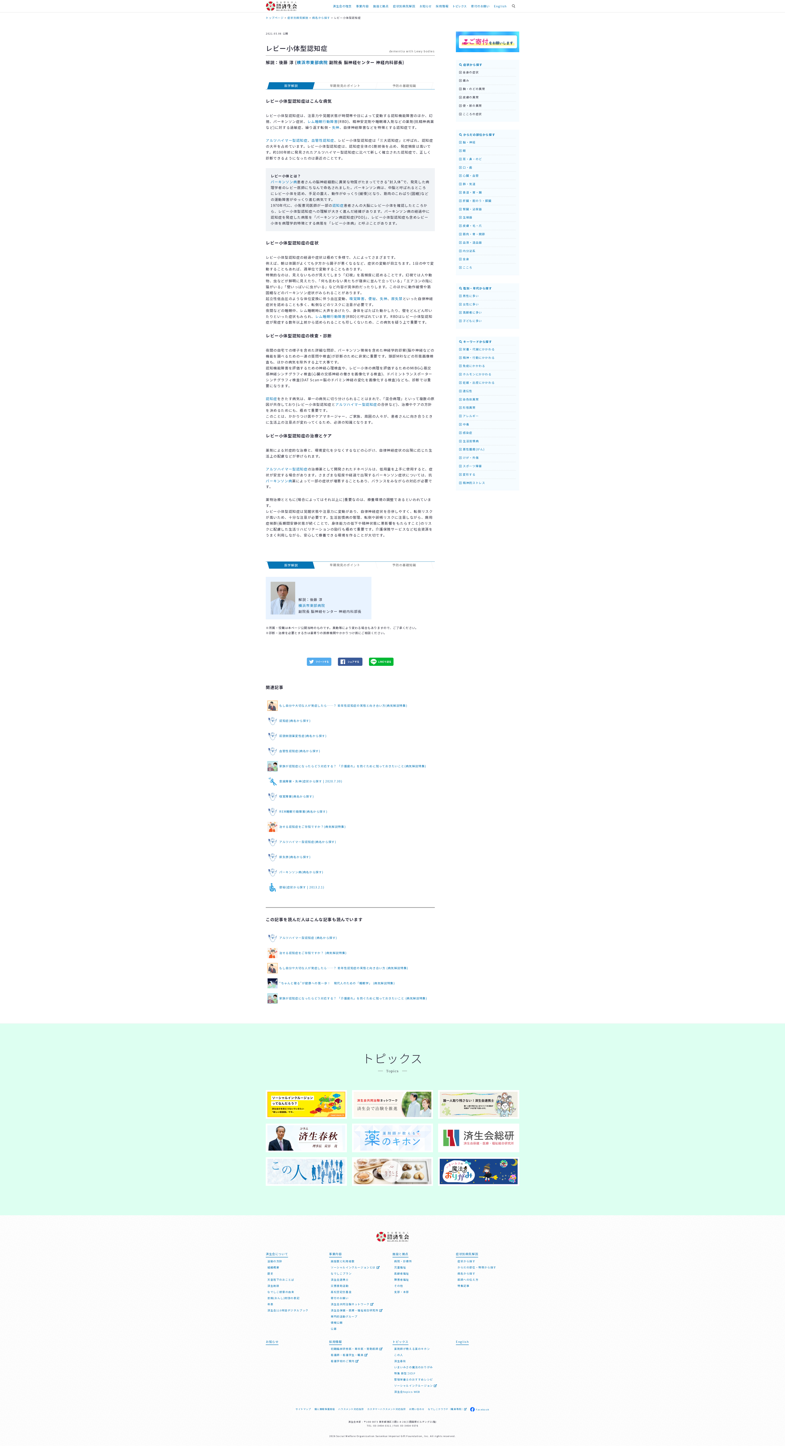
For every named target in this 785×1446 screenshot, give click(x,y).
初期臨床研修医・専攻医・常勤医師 (355, 1349)
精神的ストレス (473, 483)
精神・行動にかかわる (478, 358)
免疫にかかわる (473, 366)
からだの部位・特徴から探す (477, 1267)
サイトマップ (303, 1409)
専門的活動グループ (344, 1316)
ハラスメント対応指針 (351, 1409)
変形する (469, 474)
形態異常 (469, 407)
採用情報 (442, 6)
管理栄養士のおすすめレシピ (413, 1379)
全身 (465, 259)
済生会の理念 (342, 6)
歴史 (270, 1273)
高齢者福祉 (401, 1273)
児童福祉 (400, 1267)
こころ (467, 267)
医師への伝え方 (468, 1280)
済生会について (277, 1254)
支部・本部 (401, 1292)
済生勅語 (273, 1286)
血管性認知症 (322, 140)
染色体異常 (470, 399)
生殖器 (467, 217)
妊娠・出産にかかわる (478, 382)
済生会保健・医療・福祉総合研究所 (355, 1310)
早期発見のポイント (345, 85)
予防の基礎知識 (404, 85)
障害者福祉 (401, 1280)
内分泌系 (469, 251)
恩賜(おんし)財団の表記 (283, 1298)
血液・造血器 (472, 242)
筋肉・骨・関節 (473, 234)
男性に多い (470, 296)
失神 (336, 127)
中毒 (465, 424)
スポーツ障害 (472, 466)
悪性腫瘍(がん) (473, 449)
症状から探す (472, 65)
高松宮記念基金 (341, 1292)
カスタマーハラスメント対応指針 (386, 1409)
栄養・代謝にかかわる (478, 349)
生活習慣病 (470, 441)
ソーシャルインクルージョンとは (354, 1267)
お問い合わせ (417, 1409)
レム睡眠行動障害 (322, 121)
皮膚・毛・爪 (472, 226)
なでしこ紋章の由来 (280, 1292)
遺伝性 (467, 391)
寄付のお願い (480, 6)
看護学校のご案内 (343, 1361)
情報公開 (337, 1322)
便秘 (372, 298)
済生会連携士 (340, 1280)
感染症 (467, 433)
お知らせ (272, 1341)
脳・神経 (469, 142)
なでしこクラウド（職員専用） (446, 1409)
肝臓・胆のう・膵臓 (477, 201)
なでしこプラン (341, 1273)
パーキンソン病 (284, 181)
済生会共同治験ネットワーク (350, 1304)
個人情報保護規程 (324, 1409)
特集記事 (463, 1286)
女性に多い (470, 304)
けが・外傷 (470, 458)
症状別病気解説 (404, 6)
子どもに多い (472, 321)
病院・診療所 (403, 1261)
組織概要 (273, 1267)
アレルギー (470, 416)
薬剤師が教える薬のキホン (412, 1349)
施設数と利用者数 (343, 1261)
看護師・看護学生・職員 (347, 1355)
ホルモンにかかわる (477, 374)
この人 (398, 1355)
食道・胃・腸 (472, 192)
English (500, 6)
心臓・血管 (470, 175)
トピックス (460, 6)
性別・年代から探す (477, 288)
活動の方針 (274, 1261)
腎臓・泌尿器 (472, 209)
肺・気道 (469, 184)
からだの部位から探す (478, 135)
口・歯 (467, 167)
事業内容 (362, 6)
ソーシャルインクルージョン (414, 1385)
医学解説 (291, 85)
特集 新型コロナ (405, 1373)
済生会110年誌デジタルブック (287, 1310)
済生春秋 (400, 1361)
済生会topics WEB (407, 1392)
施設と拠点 (381, 6)
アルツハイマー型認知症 (287, 140)
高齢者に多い (472, 312)
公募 (334, 1329)
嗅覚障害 (356, 298)
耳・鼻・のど (472, 159)
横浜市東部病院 (312, 62)
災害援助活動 (340, 1286)
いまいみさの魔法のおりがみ (413, 1367)
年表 (270, 1304)
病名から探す (466, 1273)
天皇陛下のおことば (280, 1280)
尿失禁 (397, 298)
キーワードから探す (477, 342)
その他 (398, 1286)
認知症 (338, 205)
